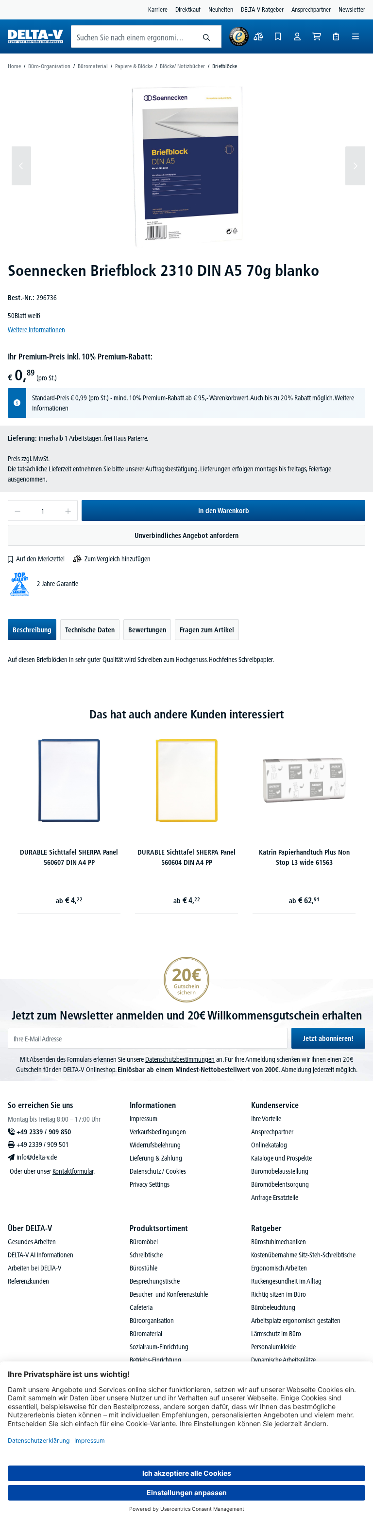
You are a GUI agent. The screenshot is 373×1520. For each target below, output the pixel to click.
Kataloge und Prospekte (281, 1158)
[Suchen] (206, 36)
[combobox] (131, 36)
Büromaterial (146, 1333)
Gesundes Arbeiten (32, 1241)
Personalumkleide (273, 1346)
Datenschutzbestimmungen (180, 1059)
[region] (186, 166)
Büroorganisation (152, 1320)
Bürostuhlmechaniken (278, 1241)
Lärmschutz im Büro (276, 1333)
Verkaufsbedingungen (158, 1131)
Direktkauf (188, 9)
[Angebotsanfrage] (336, 36)
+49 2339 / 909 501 (43, 1144)
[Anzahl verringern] (17, 510)
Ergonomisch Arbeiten (279, 1268)
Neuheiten (220, 9)
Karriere (158, 9)
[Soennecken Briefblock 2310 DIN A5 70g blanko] (188, 166)
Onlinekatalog (269, 1145)
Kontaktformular (72, 1171)
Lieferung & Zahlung (156, 1158)
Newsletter (352, 9)
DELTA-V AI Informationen (40, 1255)
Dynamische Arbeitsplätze (283, 1360)
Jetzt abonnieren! (328, 1038)
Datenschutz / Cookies (158, 1171)
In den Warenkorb (223, 510)
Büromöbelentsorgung (280, 1184)
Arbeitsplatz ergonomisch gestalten (295, 1320)
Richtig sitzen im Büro (278, 1294)
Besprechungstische (155, 1281)
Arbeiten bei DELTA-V (35, 1268)
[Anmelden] (297, 36)
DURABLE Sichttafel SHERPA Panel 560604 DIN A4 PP (186, 857)
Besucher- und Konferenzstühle (169, 1294)
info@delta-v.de (37, 1157)
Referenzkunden (28, 1281)
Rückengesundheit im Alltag (286, 1281)
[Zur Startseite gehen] (35, 36)
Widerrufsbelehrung (155, 1145)
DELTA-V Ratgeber (262, 9)
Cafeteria (141, 1307)
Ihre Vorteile (266, 1118)
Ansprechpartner (311, 9)
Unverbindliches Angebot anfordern (186, 535)
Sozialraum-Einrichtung (159, 1346)
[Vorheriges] (21, 165)
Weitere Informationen (36, 329)
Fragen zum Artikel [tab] (207, 630)
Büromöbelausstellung (279, 1171)
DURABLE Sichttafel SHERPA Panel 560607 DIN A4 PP (69, 857)
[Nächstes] (355, 165)
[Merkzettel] (278, 36)
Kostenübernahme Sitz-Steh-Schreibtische (303, 1255)
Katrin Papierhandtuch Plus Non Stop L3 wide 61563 (304, 857)
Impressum (143, 1118)
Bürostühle (143, 1268)
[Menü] (355, 36)
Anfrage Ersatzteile (274, 1197)
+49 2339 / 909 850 (44, 1131)
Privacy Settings (150, 1184)
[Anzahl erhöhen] (68, 510)
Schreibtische (146, 1255)
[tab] (32, 629)
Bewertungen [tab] (147, 630)
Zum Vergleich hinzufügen (118, 558)
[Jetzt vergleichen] (258, 36)
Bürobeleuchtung (273, 1307)
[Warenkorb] (316, 36)
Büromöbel (144, 1241)
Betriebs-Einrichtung (155, 1360)
